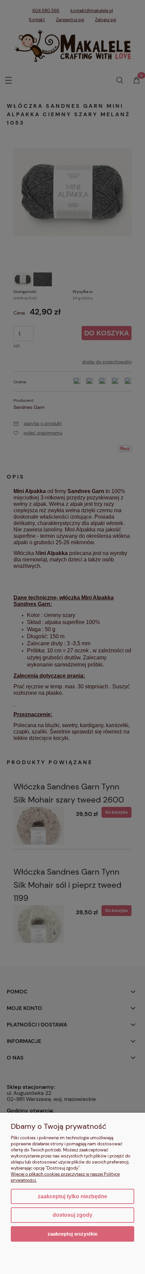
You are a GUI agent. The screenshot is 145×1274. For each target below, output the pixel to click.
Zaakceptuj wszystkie (72, 1234)
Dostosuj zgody (72, 1215)
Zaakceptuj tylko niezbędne (72, 1196)
